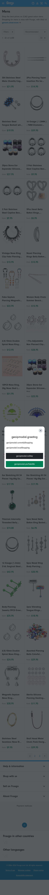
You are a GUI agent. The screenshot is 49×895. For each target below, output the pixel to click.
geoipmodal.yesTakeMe (24, 464)
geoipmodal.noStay (24, 456)
